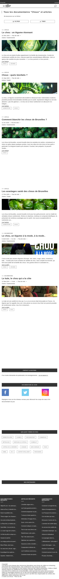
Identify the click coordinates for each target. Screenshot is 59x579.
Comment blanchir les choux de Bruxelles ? (24, 119)
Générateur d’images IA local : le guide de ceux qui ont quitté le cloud (29, 519)
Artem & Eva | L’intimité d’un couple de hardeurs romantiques (8, 509)
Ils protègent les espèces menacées (7, 552)
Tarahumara (37, 451)
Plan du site (18, 576)
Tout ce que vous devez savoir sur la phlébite (29, 530)
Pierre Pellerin (7, 437)
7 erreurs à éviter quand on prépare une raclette (28, 515)
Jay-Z (12, 451)
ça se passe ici (43, 375)
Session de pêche (5, 538)
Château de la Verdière (10, 447)
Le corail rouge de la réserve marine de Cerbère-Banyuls (8, 531)
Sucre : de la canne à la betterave (27, 522)
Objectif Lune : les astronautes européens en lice (9, 506)
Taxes (45, 447)
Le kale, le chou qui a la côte (16, 278)
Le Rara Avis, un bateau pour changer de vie (8, 524)
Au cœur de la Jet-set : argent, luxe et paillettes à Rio (9, 549)
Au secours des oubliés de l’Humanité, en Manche (49, 527)
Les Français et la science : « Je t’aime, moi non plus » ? (49, 513)
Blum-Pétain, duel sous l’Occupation (7, 545)
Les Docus (10, 576)
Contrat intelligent (24, 451)
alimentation (6, 108)
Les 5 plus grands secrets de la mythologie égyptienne (29, 508)
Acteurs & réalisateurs (48, 534)
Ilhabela (19, 437)
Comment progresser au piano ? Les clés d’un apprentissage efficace (29, 512)
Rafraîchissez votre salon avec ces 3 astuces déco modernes (28, 533)
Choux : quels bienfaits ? (15, 75)
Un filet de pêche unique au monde (8, 534)
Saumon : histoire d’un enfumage (7, 556)
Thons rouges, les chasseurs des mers (8, 517)
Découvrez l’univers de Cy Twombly (49, 520)
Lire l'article (5, 61)
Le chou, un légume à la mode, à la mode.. (23, 236)
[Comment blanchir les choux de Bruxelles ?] (29, 140)
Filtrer (17, 21)
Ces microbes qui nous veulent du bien (48, 517)
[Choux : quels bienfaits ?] (29, 96)
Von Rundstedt (30, 437)
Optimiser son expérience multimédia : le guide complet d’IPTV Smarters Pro (29, 540)
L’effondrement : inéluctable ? (50, 541)
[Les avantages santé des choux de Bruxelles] (29, 212)
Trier (43, 21)
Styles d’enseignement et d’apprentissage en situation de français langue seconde (49, 509)
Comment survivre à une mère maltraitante (50, 552)
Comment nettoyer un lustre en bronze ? (28, 526)
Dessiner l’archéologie (48, 548)
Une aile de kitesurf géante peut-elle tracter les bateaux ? (9, 520)
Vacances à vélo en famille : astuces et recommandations (29, 544)
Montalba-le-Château (20, 442)
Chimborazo (42, 437)
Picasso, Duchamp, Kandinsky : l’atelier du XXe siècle (49, 556)
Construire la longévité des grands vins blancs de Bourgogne (49, 506)
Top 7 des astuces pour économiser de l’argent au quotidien (28, 537)
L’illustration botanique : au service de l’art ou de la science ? (49, 531)
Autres (4, 37)
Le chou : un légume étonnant (17, 32)
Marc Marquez (35, 447)
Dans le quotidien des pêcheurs (6, 513)
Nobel (4, 451)
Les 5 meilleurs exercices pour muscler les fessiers (29, 551)
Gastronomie (11, 37)
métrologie (6, 442)
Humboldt (34, 442)
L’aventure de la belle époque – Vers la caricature (50, 524)
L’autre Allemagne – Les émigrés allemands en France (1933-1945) (50, 545)
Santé (9, 80)
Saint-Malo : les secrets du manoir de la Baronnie (8, 527)
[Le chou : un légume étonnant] (29, 53)
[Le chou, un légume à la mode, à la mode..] (29, 257)
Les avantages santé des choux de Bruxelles (25, 191)
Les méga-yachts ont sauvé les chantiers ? (8, 542)
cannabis (24, 447)
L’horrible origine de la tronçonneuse (27, 505)
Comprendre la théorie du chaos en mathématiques (28, 547)
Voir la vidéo (5, 265)
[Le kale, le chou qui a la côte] (29, 299)
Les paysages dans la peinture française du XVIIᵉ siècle (49, 538)
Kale (11, 309)
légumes (13, 63)
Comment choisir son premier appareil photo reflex (29, 555)
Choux (5, 63)
